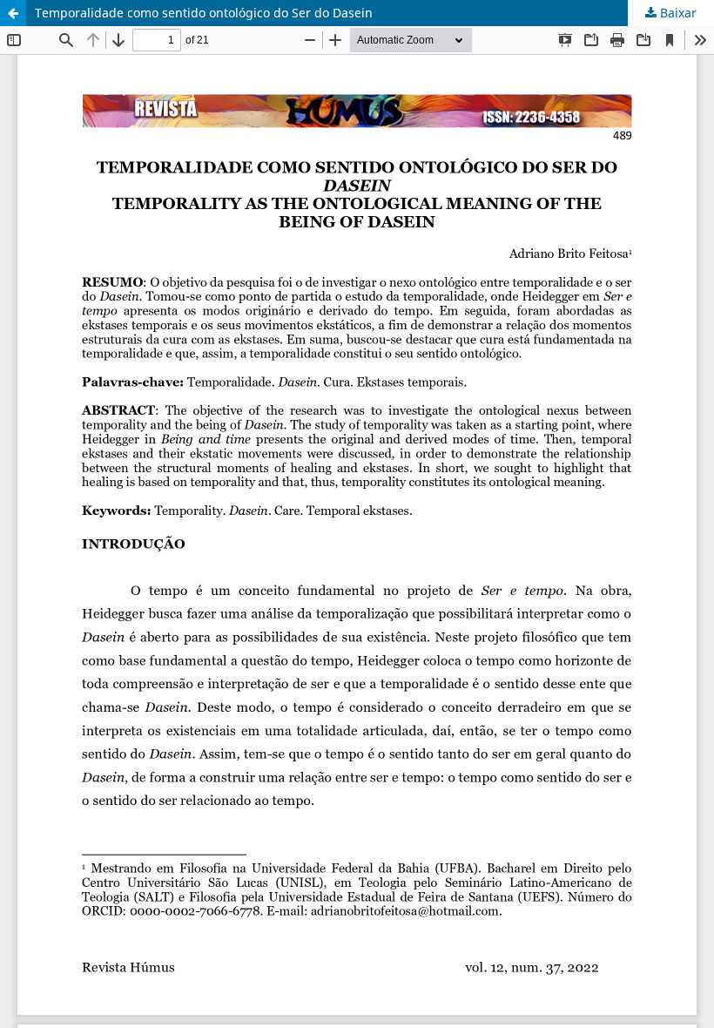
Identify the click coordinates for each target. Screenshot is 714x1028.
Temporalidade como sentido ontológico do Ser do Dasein (204, 12)
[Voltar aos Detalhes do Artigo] (13, 13)
